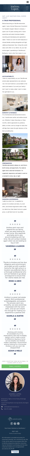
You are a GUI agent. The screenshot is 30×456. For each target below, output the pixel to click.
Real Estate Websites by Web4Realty (15, 428)
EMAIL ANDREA (15, 366)
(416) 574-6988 (8, 409)
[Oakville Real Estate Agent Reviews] (15, 235)
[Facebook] (11, 423)
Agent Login (15, 431)
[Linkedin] (15, 423)
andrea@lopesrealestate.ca (11, 406)
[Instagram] (18, 423)
